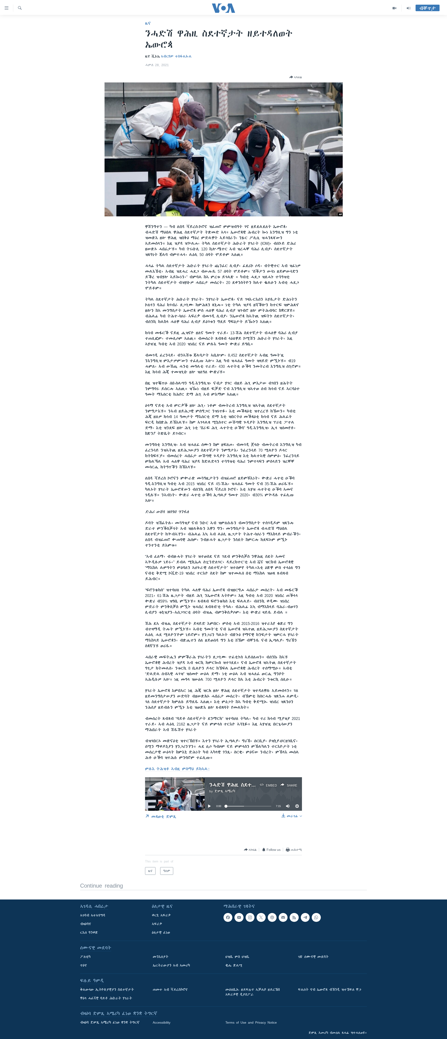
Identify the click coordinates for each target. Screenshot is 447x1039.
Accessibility (161, 1022)
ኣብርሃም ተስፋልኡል (176, 56)
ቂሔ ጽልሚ (233, 965)
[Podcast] (272, 917)
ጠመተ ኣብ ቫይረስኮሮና (170, 990)
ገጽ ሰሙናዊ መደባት (313, 957)
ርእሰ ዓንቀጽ (89, 932)
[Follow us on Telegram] (305, 917)
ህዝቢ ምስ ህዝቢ (237, 957)
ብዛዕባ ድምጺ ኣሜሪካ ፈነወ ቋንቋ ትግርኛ (109, 1022)
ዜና (148, 23)
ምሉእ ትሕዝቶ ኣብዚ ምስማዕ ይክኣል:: (177, 768)
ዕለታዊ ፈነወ (161, 932)
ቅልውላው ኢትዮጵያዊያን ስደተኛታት (107, 990)
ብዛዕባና (85, 924)
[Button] (295, 77)
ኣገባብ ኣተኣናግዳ (92, 915)
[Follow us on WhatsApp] (316, 917)
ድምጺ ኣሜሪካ (224, 791)
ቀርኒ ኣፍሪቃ (161, 915)
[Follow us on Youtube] (238, 917)
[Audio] (409, 8)
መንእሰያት (160, 957)
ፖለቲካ (85, 957)
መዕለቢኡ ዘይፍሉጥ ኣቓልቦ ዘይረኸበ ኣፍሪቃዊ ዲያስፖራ (252, 992)
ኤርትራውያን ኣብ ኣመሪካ (171, 965)
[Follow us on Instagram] (250, 917)
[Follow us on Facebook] (228, 917)
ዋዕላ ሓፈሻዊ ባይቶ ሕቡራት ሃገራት (106, 998)
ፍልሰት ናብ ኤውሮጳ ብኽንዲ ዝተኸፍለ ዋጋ (329, 990)
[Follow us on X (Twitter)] (261, 917)
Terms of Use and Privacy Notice (251, 1022)
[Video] (394, 8)
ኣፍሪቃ (157, 924)
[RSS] (294, 917)
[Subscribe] (283, 917)
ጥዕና (83, 965)
